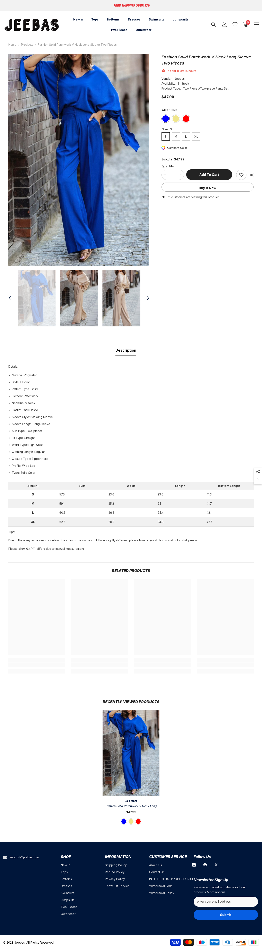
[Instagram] (194, 865)
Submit (226, 915)
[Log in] (224, 24)
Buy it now (207, 188)
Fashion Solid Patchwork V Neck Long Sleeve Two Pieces (131, 806)
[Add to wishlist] (241, 175)
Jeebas (179, 78)
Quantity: (168, 166)
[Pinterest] (205, 865)
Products (27, 44)
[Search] (213, 24)
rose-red (138, 821)
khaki (131, 821)
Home (12, 44)
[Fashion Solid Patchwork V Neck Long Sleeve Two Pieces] (131, 753)
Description (125, 350)
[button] (10, 298)
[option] (78, 160)
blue (124, 821)
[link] (36, 664)
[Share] (250, 175)
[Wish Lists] (235, 24)
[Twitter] (216, 865)
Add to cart (210, 175)
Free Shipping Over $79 (132, 5)
